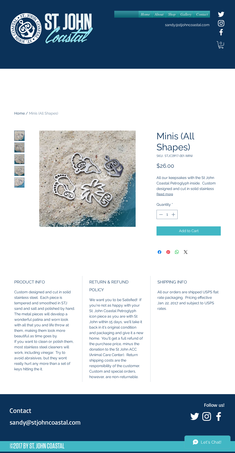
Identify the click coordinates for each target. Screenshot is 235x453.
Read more (165, 194)
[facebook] (221, 32)
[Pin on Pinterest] (168, 252)
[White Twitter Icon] (221, 14)
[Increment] (174, 214)
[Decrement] (160, 214)
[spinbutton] (167, 214)
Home (19, 113)
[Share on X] (185, 252)
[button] (221, 45)
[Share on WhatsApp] (177, 252)
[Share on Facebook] (159, 252)
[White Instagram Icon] (221, 23)
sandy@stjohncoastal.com (187, 25)
